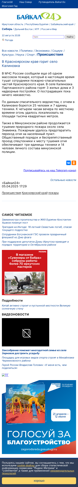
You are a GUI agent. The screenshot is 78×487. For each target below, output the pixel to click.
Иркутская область (12, 24)
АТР (37, 29)
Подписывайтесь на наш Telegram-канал (49, 170)
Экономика (42, 50)
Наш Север (25, 2)
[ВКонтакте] (68, 163)
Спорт (31, 54)
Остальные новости (63, 179)
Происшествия (50, 54)
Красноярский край (35, 192)
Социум (57, 50)
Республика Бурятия (37, 24)
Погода (8, 40)
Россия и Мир (49, 29)
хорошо (39, 480)
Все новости (10, 50)
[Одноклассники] (74, 163)
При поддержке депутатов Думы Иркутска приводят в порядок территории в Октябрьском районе (35, 243)
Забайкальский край (62, 24)
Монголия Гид (10, 6)
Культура (8, 54)
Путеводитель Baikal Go (52, 2)
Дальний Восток (24, 29)
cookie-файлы (26, 465)
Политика (26, 50)
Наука (20, 54)
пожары (53, 192)
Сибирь (7, 29)
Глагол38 (7, 2)
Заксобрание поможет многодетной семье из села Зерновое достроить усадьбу (34, 352)
